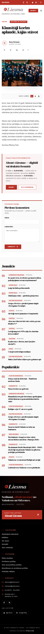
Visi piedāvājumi (27, 187)
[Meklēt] (40, 2)
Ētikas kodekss (7, 558)
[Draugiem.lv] (23, 50)
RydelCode (30, 631)
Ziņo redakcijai (7, 548)
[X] (27, 2)
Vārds (7, 218)
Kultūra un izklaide (18, 21)
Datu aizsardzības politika (11, 565)
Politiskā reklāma (8, 572)
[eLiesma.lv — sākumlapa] (13, 9)
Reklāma (5, 538)
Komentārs (9, 227)
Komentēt (11, 247)
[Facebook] (23, 2)
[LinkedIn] (16, 50)
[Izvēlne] (41, 11)
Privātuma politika (9, 562)
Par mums (5, 541)
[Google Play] (36, 2)
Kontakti (5, 544)
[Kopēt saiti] (28, 50)
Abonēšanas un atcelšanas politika (15, 568)
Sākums (4, 21)
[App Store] (32, 2)
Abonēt (33, 10)
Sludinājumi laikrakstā (10, 534)
